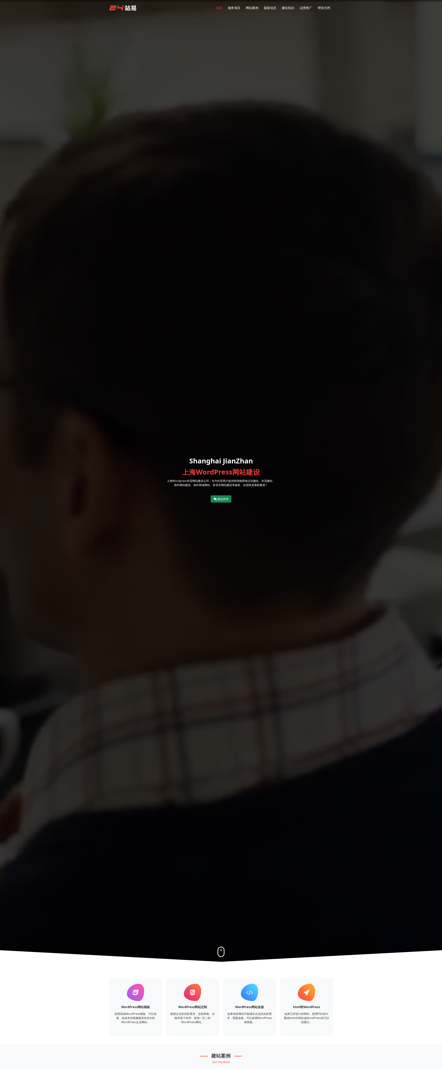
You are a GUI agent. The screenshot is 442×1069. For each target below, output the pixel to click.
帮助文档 (324, 8)
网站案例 (252, 8)
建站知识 (288, 8)
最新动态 (270, 8)
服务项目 (234, 8)
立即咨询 (135, 1031)
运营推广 (306, 8)
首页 (219, 8)
